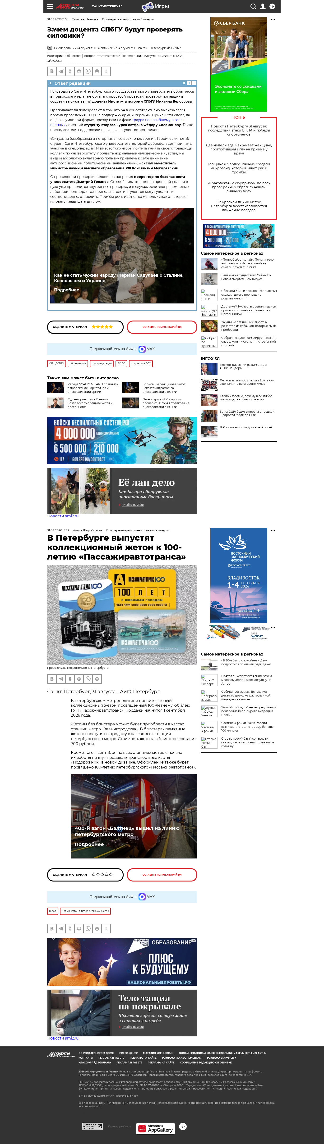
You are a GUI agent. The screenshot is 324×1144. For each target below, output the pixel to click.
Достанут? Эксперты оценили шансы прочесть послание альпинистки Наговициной (248, 310)
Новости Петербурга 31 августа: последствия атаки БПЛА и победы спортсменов (239, 130)
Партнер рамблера (119, 1126)
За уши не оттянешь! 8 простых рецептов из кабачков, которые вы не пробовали (249, 325)
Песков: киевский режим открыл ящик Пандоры (244, 366)
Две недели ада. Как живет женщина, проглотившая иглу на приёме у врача (239, 149)
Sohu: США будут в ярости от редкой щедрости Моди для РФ (247, 413)
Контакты (86, 1057)
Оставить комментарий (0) (162, 327)
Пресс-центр (128, 1053)
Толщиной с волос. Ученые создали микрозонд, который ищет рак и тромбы (239, 168)
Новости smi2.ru (63, 516)
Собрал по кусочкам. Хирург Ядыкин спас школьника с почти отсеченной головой (248, 341)
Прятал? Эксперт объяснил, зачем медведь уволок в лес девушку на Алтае (246, 679)
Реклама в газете (111, 1057)
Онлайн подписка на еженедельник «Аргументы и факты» (222, 1053)
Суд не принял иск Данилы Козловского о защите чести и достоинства (90, 403)
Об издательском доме (96, 1053)
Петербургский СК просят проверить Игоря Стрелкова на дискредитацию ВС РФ (166, 403)
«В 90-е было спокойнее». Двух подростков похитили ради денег (246, 662)
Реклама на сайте (143, 1057)
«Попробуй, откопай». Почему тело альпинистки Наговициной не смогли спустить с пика (247, 263)
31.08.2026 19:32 (58, 530)
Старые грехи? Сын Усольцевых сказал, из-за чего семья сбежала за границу (247, 742)
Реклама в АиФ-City (221, 1057)
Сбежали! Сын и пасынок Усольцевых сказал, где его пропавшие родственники (249, 294)
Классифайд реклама (95, 1062)
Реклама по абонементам (182, 1057)
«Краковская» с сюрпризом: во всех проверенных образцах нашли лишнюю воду (239, 187)
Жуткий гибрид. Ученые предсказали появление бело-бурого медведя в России (249, 711)
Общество (73, 56)
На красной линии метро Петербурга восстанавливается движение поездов (239, 206)
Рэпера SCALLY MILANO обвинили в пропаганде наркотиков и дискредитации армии (93, 387)
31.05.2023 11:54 (58, 19)
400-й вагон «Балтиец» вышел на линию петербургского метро (127, 831)
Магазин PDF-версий (158, 1053)
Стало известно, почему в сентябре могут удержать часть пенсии (246, 397)
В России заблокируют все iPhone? (246, 427)
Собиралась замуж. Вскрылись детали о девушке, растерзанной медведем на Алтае (245, 695)
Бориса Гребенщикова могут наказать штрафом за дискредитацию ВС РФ (164, 387)
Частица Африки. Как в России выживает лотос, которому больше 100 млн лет (247, 726)
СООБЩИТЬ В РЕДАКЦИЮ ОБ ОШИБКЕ (206, 1062)
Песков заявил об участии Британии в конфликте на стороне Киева (247, 382)
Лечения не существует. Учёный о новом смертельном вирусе (246, 277)
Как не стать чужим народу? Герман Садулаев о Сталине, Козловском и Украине (119, 278)
